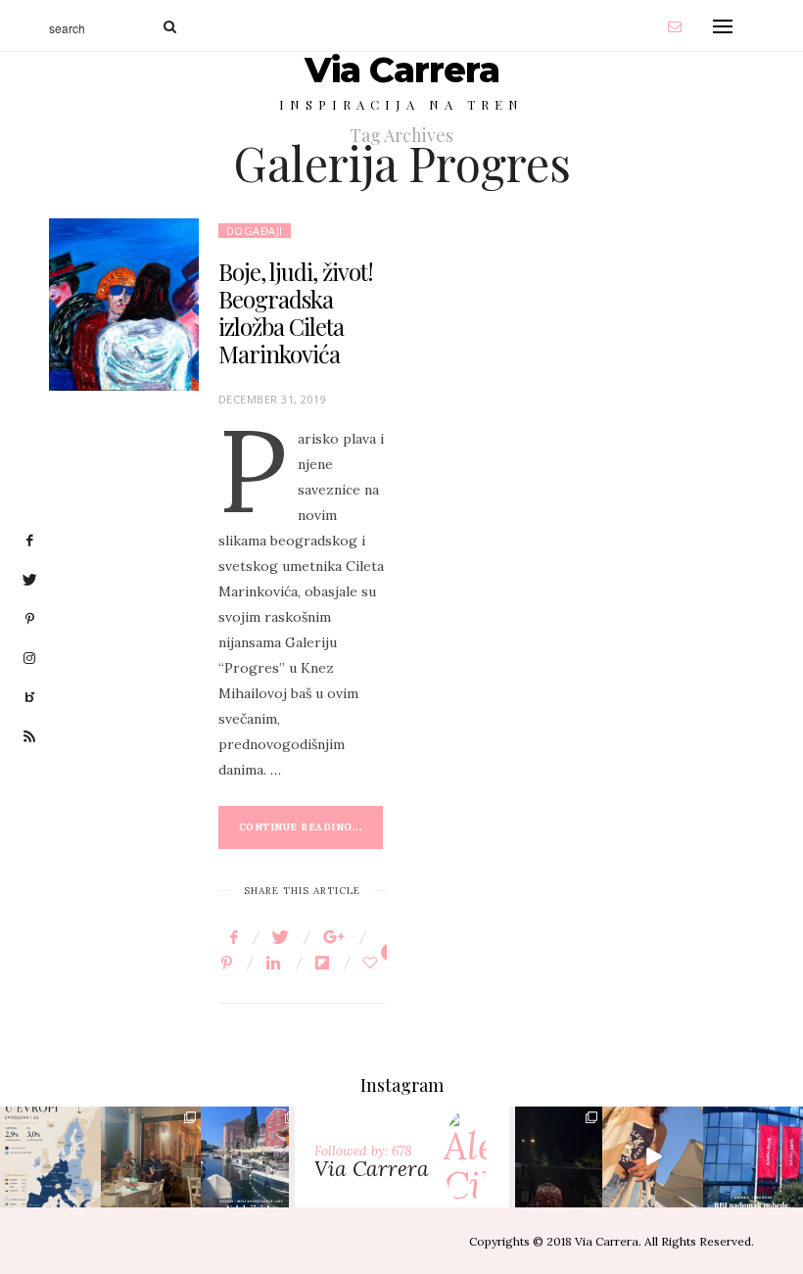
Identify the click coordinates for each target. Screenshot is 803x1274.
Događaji (254, 230)
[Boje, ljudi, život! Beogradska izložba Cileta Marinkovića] (124, 304)
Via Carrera (402, 69)
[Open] (50, 1157)
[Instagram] (83, 1188)
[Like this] (373, 962)
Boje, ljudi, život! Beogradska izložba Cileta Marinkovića (295, 312)
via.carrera (49, 1139)
